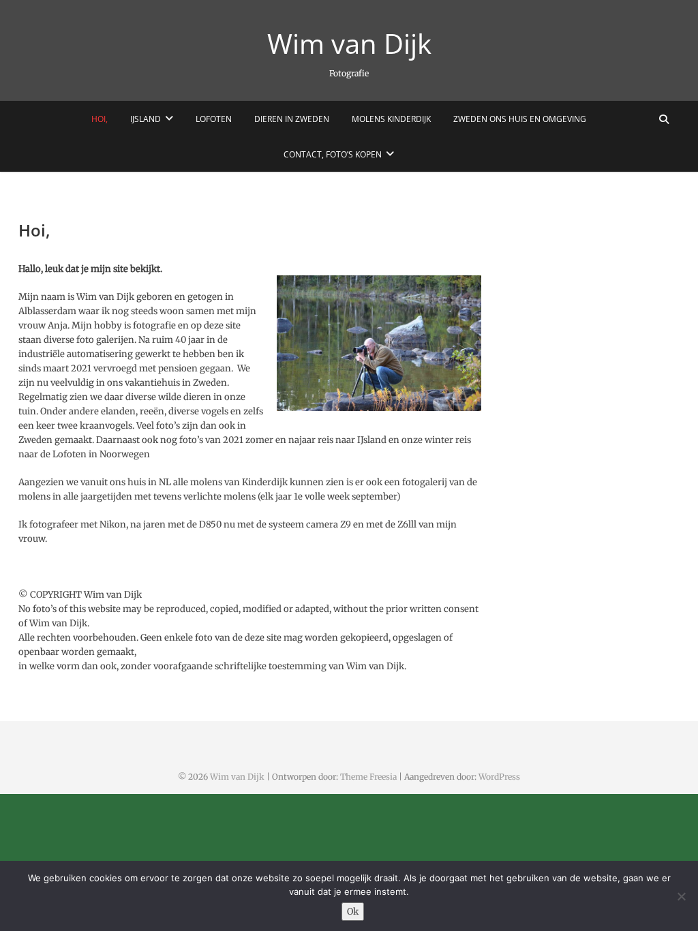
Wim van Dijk (349, 43)
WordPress (499, 777)
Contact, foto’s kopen (333, 154)
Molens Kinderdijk (391, 119)
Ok (353, 911)
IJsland (145, 119)
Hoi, (99, 119)
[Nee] (681, 896)
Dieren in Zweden (291, 119)
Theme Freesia (368, 777)
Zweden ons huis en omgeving (519, 119)
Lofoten (214, 119)
